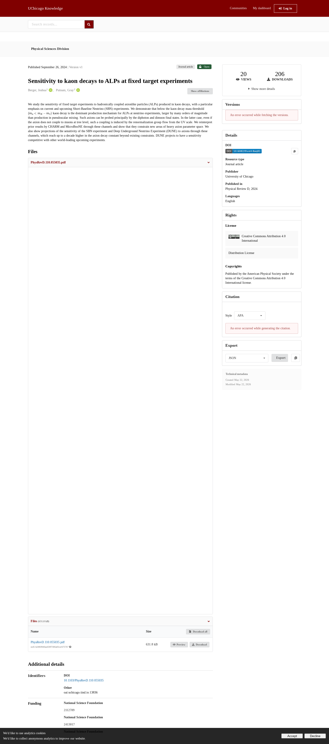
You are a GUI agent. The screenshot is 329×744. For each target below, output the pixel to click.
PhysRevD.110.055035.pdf (48, 642)
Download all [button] (199, 631)
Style (228, 315)
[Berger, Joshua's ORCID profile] (50, 90)
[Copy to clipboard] (294, 151)
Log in (287, 8)
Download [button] (201, 644)
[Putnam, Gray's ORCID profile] (77, 90)
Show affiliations (200, 91)
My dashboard (262, 8)
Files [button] (40, 621)
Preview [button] (181, 644)
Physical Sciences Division (50, 49)
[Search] (89, 24)
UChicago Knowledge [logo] (45, 8)
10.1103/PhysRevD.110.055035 (84, 680)
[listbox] (249, 315)
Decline (315, 736)
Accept (292, 736)
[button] (120, 163)
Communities (238, 8)
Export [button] (281, 357)
